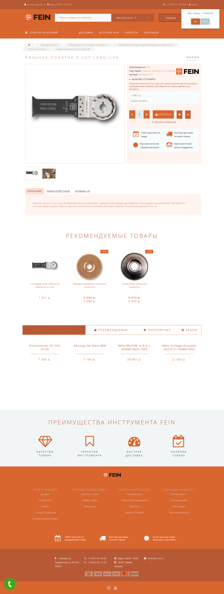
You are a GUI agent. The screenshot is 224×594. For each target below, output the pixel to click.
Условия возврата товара (45, 518)
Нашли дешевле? (139, 100)
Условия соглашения (45, 512)
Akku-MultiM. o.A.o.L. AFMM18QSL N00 (134, 347)
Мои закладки (179, 506)
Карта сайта (89, 506)
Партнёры (134, 506)
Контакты (151, 32)
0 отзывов (191, 60)
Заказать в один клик (165, 122)
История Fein (109, 32)
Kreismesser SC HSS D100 (44, 347)
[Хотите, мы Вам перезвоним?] (10, 584)
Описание (34, 191)
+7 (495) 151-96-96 (97, 558)
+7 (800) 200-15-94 (97, 562)
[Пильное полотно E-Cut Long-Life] (32, 173)
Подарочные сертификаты (134, 500)
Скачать (45, 506)
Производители (134, 494)
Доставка (86, 32)
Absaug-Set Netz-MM (90, 345)
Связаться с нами (89, 494)
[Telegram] (150, 562)
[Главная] (29, 44)
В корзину (164, 114)
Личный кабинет (179, 494)
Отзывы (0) (82, 191)
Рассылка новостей (178, 512)
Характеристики (58, 191)
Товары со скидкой (134, 512)
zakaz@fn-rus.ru (156, 558)
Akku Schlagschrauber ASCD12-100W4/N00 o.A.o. (179, 349)
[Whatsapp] (145, 561)
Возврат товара (89, 500)
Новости (131, 32)
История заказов (179, 500)
